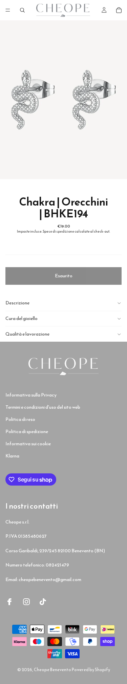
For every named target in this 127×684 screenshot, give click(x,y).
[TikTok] (43, 602)
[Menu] (8, 10)
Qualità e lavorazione (27, 334)
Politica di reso (20, 419)
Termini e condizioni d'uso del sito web (42, 407)
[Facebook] (9, 602)
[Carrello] (118, 10)
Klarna (12, 455)
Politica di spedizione (26, 431)
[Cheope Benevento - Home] (63, 366)
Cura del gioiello (21, 318)
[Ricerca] (22, 10)
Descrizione (17, 302)
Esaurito (63, 275)
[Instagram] (26, 602)
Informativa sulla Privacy (31, 395)
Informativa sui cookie (28, 443)
